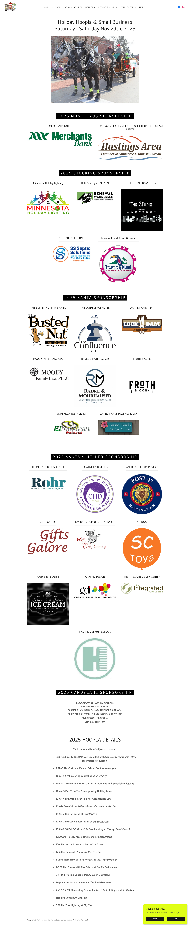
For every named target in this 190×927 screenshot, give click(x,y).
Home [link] (46, 7)
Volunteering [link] (128, 7)
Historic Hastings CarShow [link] (67, 7)
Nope (155, 919)
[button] (143, 7)
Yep (175, 919)
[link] (10, 7)
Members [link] (90, 7)
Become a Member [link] (107, 7)
